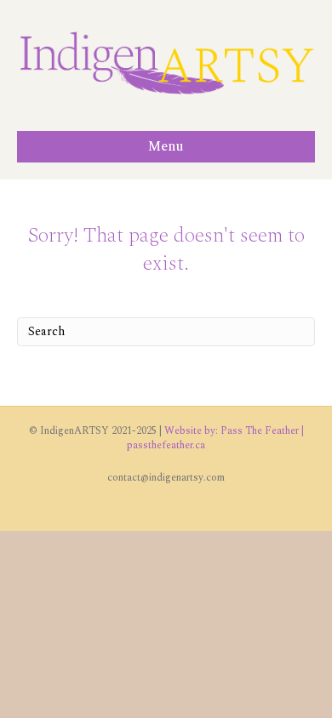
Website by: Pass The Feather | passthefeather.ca (215, 438)
